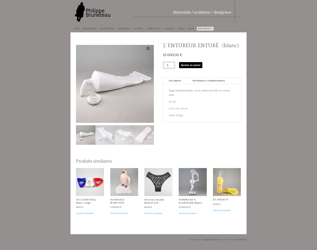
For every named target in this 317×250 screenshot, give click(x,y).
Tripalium (153, 28)
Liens (191, 28)
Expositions (107, 28)
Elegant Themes (211, 239)
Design (138, 28)
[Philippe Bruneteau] (156, 20)
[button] (148, 48)
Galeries (123, 28)
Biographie (90, 28)
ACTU (77, 28)
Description (175, 80)
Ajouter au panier (191, 65)
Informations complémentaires (208, 80)
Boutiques (204, 28)
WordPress (241, 239)
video (181, 28)
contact (169, 28)
